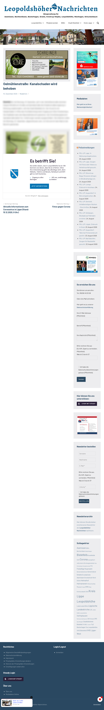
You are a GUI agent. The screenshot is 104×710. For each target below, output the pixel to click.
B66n (63, 23)
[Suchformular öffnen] (98, 23)
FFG (91, 566)
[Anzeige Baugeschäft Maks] (87, 434)
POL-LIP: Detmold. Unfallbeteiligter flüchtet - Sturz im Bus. (88, 204)
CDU (78, 560)
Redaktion (23, 94)
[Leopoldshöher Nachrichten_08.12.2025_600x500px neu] (87, 272)
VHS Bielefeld (82, 630)
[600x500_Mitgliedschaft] (87, 86)
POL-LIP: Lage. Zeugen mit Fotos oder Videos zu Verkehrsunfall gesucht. (88, 164)
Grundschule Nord (90, 578)
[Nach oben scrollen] (99, 705)
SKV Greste (90, 619)
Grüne (79, 580)
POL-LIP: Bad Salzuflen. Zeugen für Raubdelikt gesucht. (87, 241)
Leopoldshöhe (36, 23)
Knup (89, 587)
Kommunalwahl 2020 (82, 591)
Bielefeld (82, 554)
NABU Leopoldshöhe (82, 613)
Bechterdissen (81, 551)
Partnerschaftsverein (82, 619)
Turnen (89, 624)
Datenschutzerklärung (14, 655)
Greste (79, 575)
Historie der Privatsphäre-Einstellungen (20, 664)
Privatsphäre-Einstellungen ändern (18, 661)
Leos (78, 606)
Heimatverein (82, 583)
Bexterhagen (88, 551)
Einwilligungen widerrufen (15, 667)
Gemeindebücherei (82, 572)
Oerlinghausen (82, 616)
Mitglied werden (52, 23)
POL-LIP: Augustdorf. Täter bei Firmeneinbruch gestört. (88, 233)
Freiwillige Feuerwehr (84, 569)
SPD (95, 619)
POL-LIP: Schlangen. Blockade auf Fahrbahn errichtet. (87, 216)
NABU (94, 610)
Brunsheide (91, 555)
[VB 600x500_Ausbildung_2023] (87, 135)
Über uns (9, 691)
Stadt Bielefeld (73, 23)
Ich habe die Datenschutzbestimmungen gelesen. (89, 494)
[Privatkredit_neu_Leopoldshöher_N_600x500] (87, 68)
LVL (91, 609)
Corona (84, 559)
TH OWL (85, 624)
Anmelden (59, 652)
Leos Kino (84, 606)
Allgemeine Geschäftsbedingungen (18, 652)
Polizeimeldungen (86, 147)
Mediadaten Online (12, 694)
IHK (86, 587)
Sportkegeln (80, 621)
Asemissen (81, 548)
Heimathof (85, 580)
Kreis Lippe (88, 23)
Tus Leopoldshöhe (91, 627)
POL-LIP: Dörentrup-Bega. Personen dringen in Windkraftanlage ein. (87, 176)
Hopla (83, 587)
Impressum (10, 658)
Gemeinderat (92, 572)
